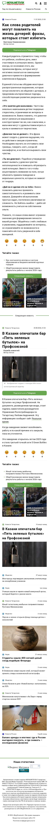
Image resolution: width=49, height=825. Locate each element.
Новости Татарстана (12, 328)
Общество (8, 575)
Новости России (10, 19)
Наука (7, 588)
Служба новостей (11, 350)
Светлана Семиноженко (14, 42)
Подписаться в (24, 50)
